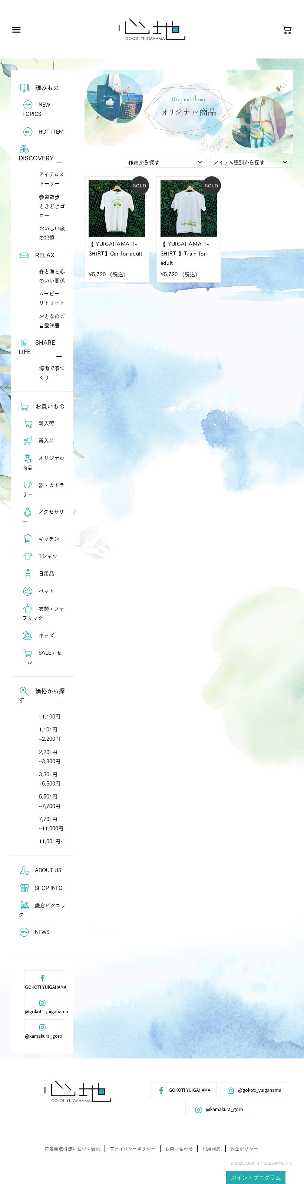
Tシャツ (47, 556)
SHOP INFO (48, 888)
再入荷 (45, 440)
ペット (45, 591)
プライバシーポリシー (133, 1148)
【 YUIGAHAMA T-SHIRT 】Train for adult (185, 253)
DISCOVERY (36, 157)
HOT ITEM (50, 131)
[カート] (287, 30)
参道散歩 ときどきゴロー (52, 206)
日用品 (45, 573)
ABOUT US (47, 870)
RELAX (43, 254)
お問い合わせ (179, 1148)
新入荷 (45, 423)
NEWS (41, 932)
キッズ (45, 635)
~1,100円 (49, 716)
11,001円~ (51, 841)
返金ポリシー (244, 1148)
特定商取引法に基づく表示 (72, 1148)
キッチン (48, 538)
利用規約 (211, 1148)
